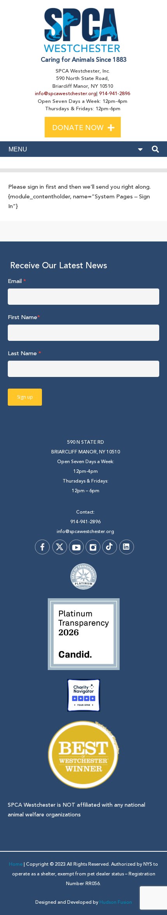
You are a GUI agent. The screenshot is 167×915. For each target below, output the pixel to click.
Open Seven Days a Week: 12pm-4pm (85, 466)
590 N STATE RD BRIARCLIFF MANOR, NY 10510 (85, 447)
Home (16, 864)
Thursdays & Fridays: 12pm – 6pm (85, 486)
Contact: (85, 512)
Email (17, 281)
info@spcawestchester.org (65, 93)
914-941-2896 (114, 93)
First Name (24, 317)
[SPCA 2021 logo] (84, 30)
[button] (117, 126)
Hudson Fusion (115, 902)
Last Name (24, 353)
